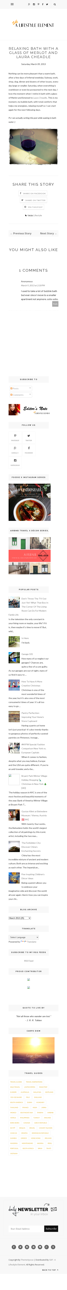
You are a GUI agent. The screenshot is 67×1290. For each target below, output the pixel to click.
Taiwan (40, 1112)
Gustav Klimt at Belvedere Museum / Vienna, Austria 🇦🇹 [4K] (34, 815)
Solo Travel (15, 1087)
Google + (15, 453)
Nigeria (40, 1143)
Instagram (15, 465)
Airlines (47, 1118)
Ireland (48, 1138)
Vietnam (13, 1153)
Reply (55, 304)
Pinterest (15, 440)
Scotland (49, 1092)
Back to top (49, 1270)
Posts (15, 388)
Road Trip (43, 1087)
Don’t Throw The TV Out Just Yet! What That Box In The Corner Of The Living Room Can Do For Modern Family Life (28, 606)
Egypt (12, 1128)
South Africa (28, 1148)
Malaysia (37, 1092)
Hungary (40, 1102)
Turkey (37, 1118)
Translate (31, 941)
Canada (27, 1123)
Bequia (22, 1128)
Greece (24, 1138)
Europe (13, 1092)
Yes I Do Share (16, 1097)
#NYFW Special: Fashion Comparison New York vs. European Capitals (34, 748)
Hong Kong (36, 1138)
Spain (40, 1148)
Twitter (29, 440)
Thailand (14, 1107)
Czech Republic (40, 1123)
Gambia (13, 1138)
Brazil (32, 1128)
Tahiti (48, 1148)
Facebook (29, 453)
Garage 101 (27, 654)
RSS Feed (28, 960)
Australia (25, 1092)
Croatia (24, 1133)
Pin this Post (35, 207)
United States (29, 1087)
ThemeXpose (27, 1259)
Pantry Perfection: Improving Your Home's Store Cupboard (33, 717)
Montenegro (27, 1143)
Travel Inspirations (34, 1082)
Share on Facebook (34, 193)
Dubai (29, 1102)
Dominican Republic (40, 1133)
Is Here (25, 638)
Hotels (13, 1118)
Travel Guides (16, 1082)
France (25, 1107)
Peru (50, 1143)
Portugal (14, 1148)
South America (16, 1102)
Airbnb (50, 1112)
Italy (28, 1097)
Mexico (13, 1112)
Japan (43, 1107)
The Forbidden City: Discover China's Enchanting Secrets (31, 847)
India (35, 1107)
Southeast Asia (26, 1112)
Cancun (13, 1133)
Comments (18, 394)
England (38, 1097)
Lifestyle (38, 215)
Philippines (24, 1118)
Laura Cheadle (40, 97)
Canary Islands (45, 1128)
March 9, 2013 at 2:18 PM (33, 285)
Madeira (14, 1143)
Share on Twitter (35, 200)
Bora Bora (14, 1123)
